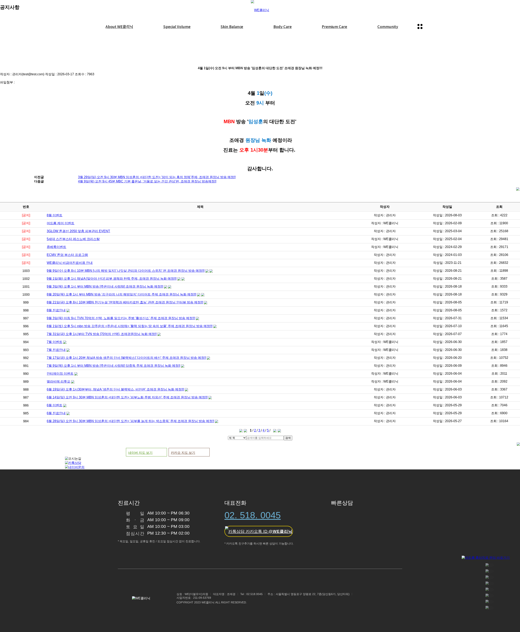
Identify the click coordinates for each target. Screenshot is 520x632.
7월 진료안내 (56, 350)
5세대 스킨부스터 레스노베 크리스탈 (73, 239)
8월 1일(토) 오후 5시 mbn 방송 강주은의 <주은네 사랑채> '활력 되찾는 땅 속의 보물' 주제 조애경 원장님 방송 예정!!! (129, 326)
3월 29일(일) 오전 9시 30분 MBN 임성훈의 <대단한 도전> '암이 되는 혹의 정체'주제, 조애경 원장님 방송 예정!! (157, 177)
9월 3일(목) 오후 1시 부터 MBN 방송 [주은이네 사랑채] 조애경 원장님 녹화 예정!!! (105, 286)
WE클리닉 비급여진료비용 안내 (70, 262)
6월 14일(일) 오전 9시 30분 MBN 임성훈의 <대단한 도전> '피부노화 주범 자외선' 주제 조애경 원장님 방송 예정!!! (127, 397)
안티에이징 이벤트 (60, 373)
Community (387, 26)
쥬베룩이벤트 (56, 247)
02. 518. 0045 (252, 515)
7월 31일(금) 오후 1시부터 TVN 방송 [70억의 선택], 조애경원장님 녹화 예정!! (102, 334)
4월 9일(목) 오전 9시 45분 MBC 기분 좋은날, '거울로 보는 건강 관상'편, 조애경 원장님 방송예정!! (147, 181)
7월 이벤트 (54, 342)
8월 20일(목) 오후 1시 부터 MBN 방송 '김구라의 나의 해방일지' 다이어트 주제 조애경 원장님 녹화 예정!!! (121, 294)
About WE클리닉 (119, 26)
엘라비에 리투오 (58, 381)
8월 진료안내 (56, 310)
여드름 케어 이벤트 (60, 223)
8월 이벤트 (54, 215)
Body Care (282, 26)
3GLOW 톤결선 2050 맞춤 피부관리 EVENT (78, 231)
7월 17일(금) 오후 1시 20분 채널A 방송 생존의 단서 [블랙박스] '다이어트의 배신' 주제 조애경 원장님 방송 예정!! (126, 357)
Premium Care (334, 26)
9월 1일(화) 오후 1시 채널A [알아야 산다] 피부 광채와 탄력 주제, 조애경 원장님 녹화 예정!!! (112, 278)
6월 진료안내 (56, 413)
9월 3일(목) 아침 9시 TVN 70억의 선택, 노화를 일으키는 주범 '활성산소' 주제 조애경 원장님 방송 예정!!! (121, 318)
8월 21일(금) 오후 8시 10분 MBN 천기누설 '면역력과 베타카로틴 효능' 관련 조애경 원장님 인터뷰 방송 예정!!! (125, 302)
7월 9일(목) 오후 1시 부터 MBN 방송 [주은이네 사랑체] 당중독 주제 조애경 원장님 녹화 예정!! (113, 365)
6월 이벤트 (54, 405)
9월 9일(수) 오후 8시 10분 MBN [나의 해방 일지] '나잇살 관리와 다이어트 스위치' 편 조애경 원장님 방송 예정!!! (126, 270)
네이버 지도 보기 (140, 452)
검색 (288, 437)
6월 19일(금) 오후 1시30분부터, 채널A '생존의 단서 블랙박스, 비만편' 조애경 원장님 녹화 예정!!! (115, 389)
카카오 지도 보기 (183, 452)
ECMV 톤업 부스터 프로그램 (67, 255)
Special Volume (177, 26)
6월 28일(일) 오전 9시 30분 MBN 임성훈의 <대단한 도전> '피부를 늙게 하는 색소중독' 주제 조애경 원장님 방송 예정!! (130, 421)
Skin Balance (232, 26)
